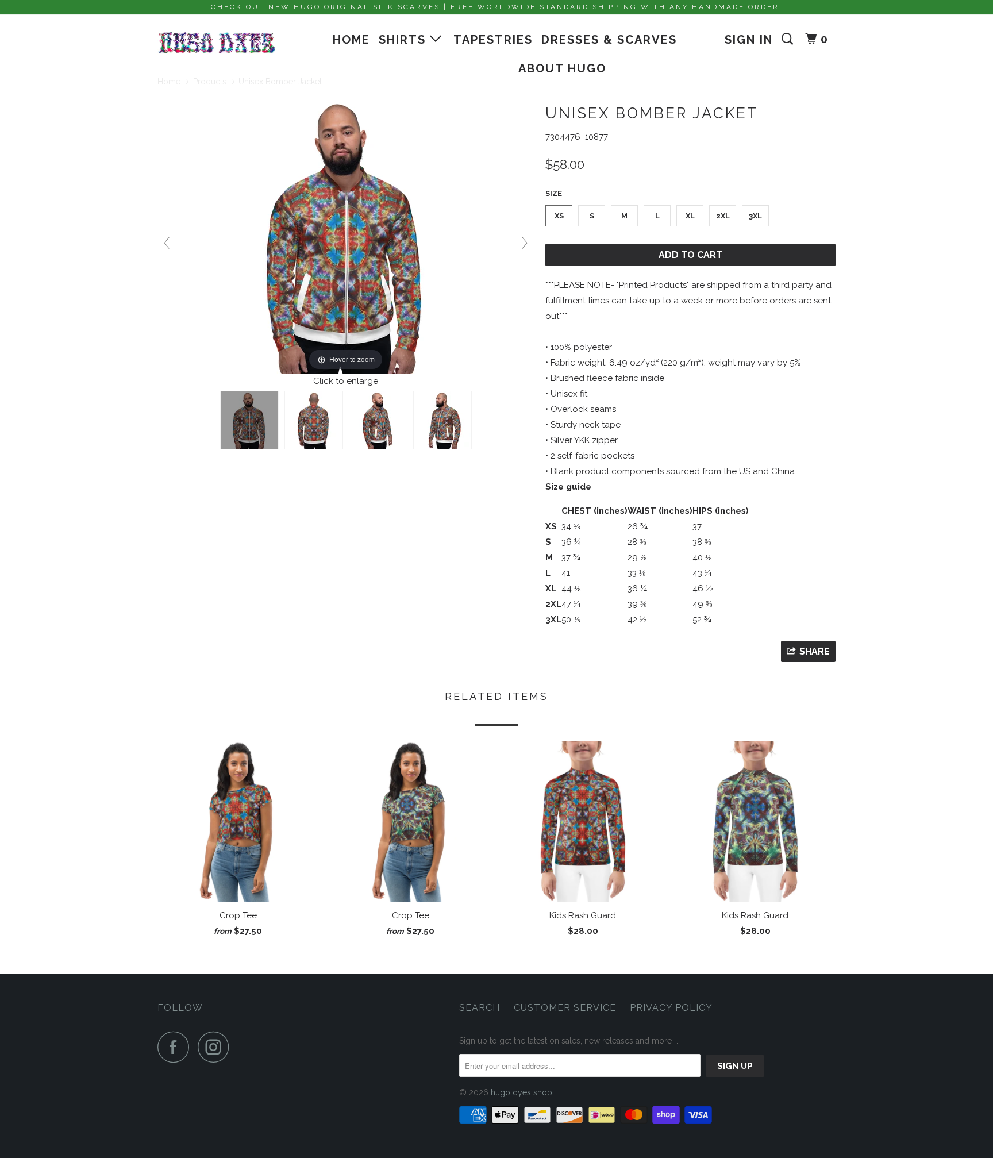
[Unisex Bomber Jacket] (249, 420)
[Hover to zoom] (346, 234)
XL (690, 215)
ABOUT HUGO (562, 68)
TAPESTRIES (493, 40)
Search (479, 1007)
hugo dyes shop (521, 1092)
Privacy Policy (671, 1007)
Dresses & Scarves (609, 40)
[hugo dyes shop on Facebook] (176, 1047)
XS (559, 215)
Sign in (749, 40)
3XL (755, 215)
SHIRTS (404, 40)
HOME (351, 40)
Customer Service (565, 1007)
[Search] (789, 39)
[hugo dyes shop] (216, 43)
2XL (723, 215)
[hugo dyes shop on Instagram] (217, 1047)
